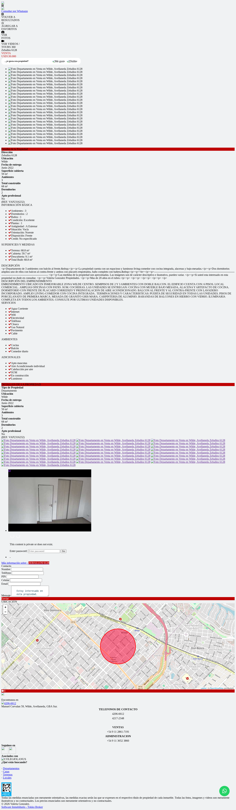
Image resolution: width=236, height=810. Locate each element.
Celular (5, 580)
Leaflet (203, 688)
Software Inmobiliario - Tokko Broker (22, 807)
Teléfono (6, 572)
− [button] (5, 612)
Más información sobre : (25, 562)
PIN (3, 576)
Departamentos (11, 768)
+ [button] (5, 607)
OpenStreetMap (216, 688)
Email (4, 583)
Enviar (5, 598)
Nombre (5, 569)
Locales (7, 777)
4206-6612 (10, 703)
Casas (6, 771)
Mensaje (6, 595)
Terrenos (7, 774)
